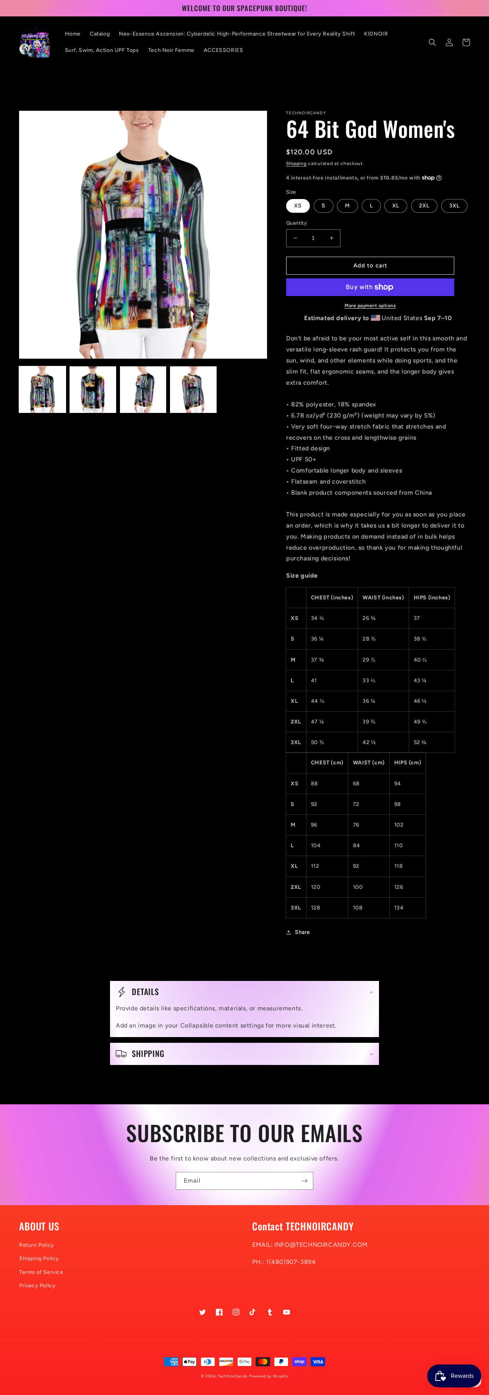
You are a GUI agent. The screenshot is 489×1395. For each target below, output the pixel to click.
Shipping (296, 163)
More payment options (370, 305)
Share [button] (302, 932)
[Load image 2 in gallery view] (93, 389)
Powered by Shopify (268, 1376)
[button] (432, 42)
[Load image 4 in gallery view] (193, 389)
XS (298, 205)
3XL (454, 205)
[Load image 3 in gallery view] (143, 389)
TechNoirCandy (233, 1376)
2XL (424, 205)
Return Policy (36, 1245)
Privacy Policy (37, 1285)
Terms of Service (41, 1272)
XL (395, 205)
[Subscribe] (304, 1181)
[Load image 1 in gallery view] (42, 389)
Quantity (296, 223)
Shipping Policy (39, 1258)
